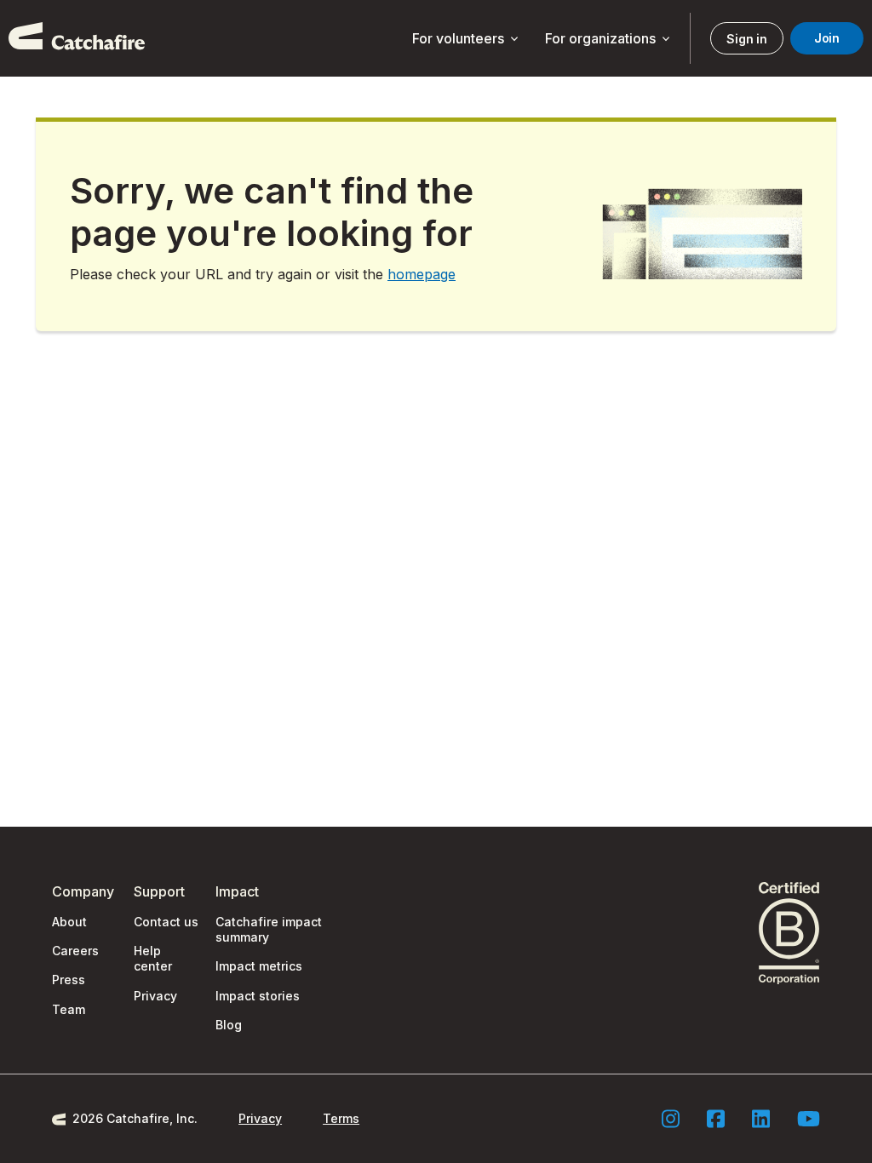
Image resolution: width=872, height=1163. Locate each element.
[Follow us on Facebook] (716, 1119)
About (69, 921)
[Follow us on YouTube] (808, 1119)
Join (827, 38)
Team (68, 1009)
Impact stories (257, 995)
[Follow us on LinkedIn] (761, 1119)
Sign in (746, 39)
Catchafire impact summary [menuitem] (268, 929)
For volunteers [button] (466, 39)
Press (68, 979)
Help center (153, 958)
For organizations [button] (609, 39)
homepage (421, 274)
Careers (75, 950)
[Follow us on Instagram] (671, 1119)
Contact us (166, 921)
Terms (341, 1118)
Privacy (155, 995)
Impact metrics (258, 966)
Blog (228, 1024)
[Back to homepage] (77, 38)
